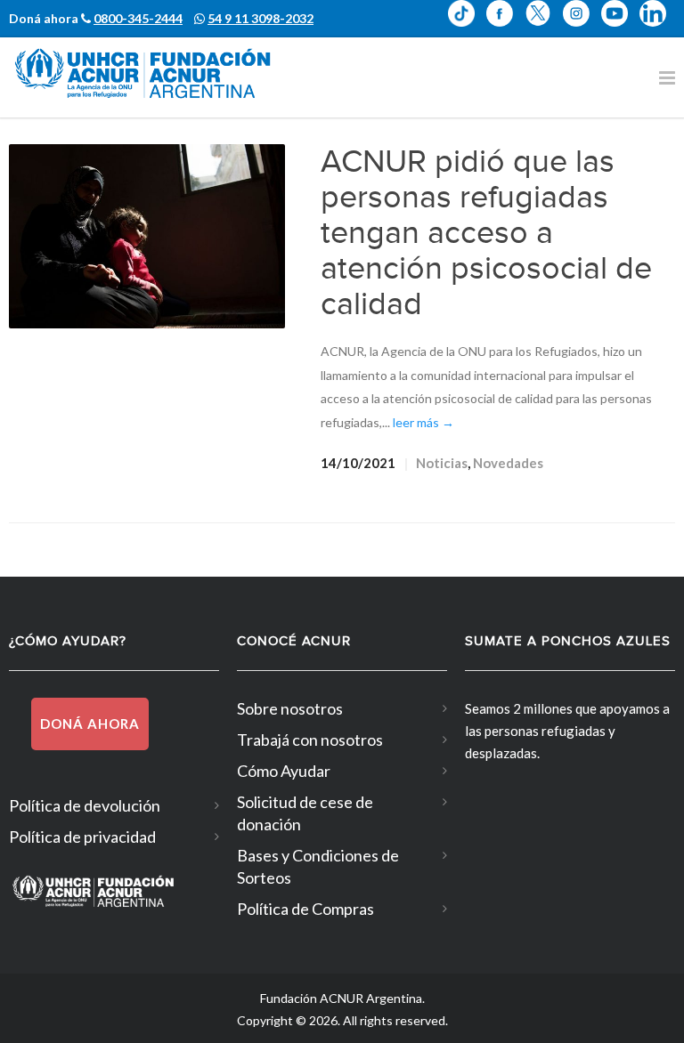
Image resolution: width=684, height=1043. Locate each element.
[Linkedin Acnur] (657, 26)
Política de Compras (305, 908)
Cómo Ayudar (283, 770)
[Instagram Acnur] (582, 26)
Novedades (508, 463)
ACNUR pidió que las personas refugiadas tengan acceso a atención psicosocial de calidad (486, 233)
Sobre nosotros (290, 708)
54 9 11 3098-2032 (261, 18)
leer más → (423, 422)
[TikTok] (467, 26)
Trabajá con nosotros (310, 739)
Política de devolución (84, 805)
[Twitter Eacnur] (544, 26)
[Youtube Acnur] (620, 26)
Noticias (442, 463)
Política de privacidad (82, 836)
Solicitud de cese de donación (305, 813)
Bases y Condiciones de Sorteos (318, 866)
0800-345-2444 (138, 18)
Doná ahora (90, 724)
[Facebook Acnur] (505, 26)
